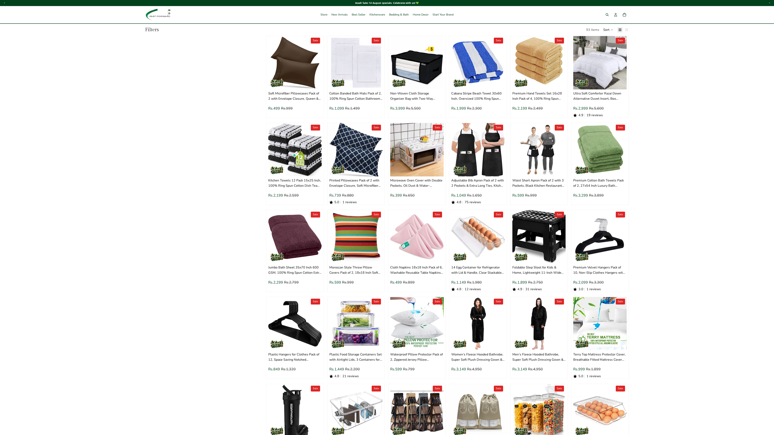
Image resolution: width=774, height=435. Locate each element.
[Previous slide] (274, 62)
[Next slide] (316, 62)
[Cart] (624, 14)
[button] (608, 29)
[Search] (607, 14)
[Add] (437, 170)
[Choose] (315, 83)
